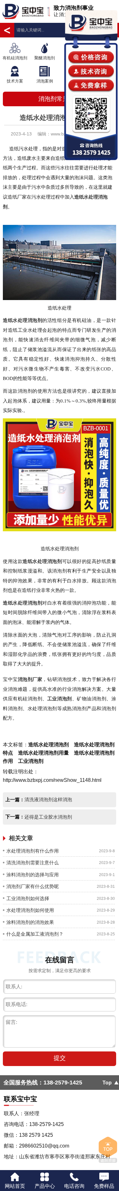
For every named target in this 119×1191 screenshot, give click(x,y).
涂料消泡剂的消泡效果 (30, 922)
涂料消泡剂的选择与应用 (32, 874)
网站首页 (15, 1186)
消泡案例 (44, 81)
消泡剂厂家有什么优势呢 (32, 886)
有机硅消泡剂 (15, 58)
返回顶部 (108, 1150)
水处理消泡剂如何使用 (30, 910)
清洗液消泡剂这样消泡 (48, 799)
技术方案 (15, 81)
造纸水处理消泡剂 (22, 320)
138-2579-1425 (62, 1082)
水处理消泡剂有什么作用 (32, 851)
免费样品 (104, 1186)
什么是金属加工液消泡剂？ (34, 934)
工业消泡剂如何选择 (27, 898)
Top (107, 1082)
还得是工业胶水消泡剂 (48, 817)
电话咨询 (74, 1186)
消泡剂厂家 (30, 679)
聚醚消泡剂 (44, 58)
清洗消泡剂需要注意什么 (32, 862)
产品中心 (45, 1186)
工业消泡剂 (59, 698)
